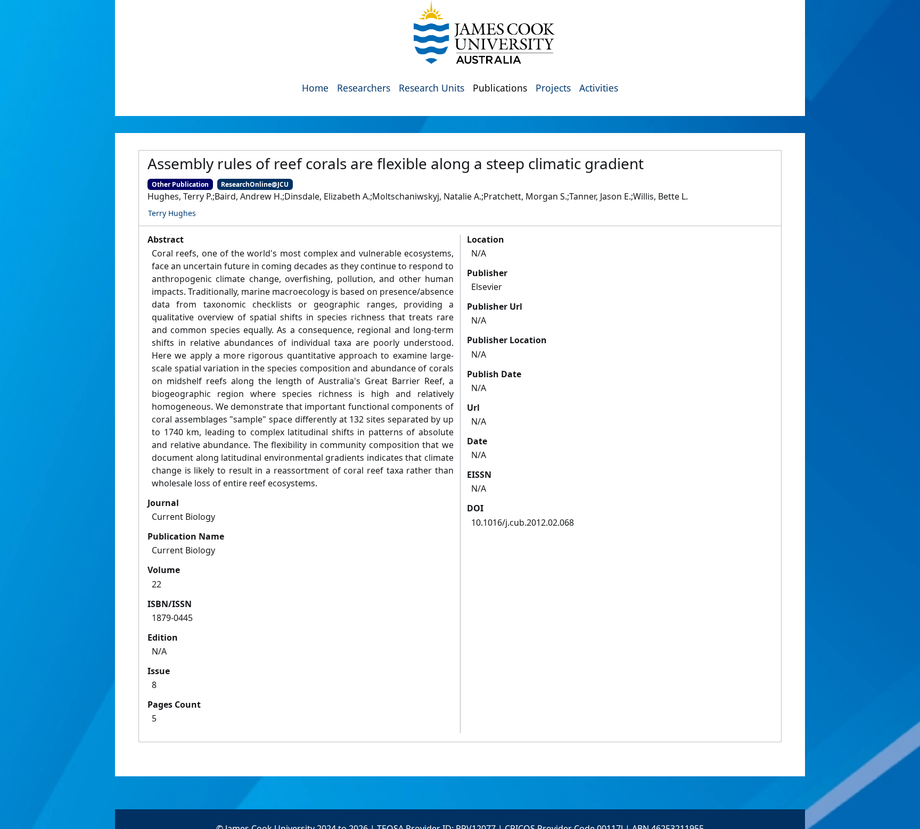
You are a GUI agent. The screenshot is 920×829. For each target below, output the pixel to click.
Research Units (431, 87)
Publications (500, 87)
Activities (598, 87)
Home (315, 87)
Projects (553, 87)
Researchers (363, 87)
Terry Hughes (172, 213)
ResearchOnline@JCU (255, 184)
